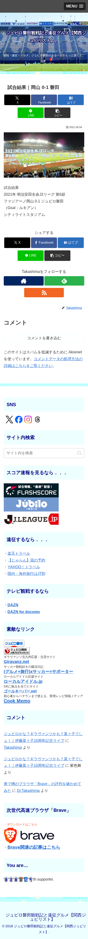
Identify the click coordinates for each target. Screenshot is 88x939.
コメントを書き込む (44, 338)
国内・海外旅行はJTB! (26, 574)
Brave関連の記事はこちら (34, 847)
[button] (57, 112)
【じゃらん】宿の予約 (26, 560)
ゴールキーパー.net (20, 691)
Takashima (13, 747)
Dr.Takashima (28, 791)
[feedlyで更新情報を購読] (64, 281)
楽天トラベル (19, 553)
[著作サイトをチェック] (24, 281)
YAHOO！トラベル (24, 567)
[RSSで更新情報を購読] (44, 292)
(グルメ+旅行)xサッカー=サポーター (38, 671)
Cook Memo (17, 700)
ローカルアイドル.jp (23, 681)
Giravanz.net (16, 661)
